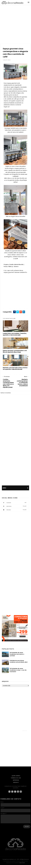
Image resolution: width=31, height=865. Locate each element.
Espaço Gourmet (12, 300)
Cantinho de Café (10, 298)
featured (5, 302)
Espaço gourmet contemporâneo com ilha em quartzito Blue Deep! (15, 351)
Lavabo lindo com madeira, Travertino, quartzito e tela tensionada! (15, 334)
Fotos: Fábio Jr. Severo (11, 266)
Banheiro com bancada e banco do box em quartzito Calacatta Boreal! (15, 368)
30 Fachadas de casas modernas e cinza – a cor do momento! (18, 670)
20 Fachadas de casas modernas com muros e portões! (17, 654)
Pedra (18, 302)
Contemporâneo (19, 298)
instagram (16, 506)
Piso (21, 302)
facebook (16, 502)
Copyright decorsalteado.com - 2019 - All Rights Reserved (15, 859)
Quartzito (6, 304)
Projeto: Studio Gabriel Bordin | (14, 264)
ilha (9, 302)
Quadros (25, 302)
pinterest (16, 509)
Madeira (13, 302)
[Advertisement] (15, 26)
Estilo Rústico (20, 300)
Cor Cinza (6, 300)
